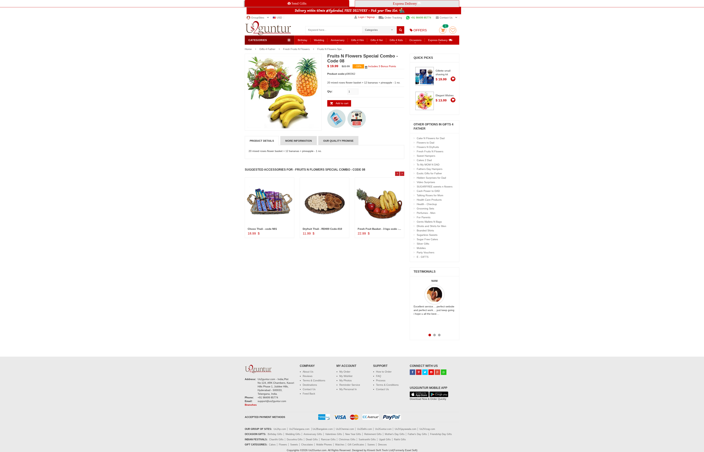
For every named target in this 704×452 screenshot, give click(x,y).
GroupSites (257, 17)
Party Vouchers (425, 252)
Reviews (307, 376)
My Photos (345, 380)
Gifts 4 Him (357, 40)
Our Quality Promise (338, 140)
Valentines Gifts (333, 434)
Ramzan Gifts (328, 439)
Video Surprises (426, 182)
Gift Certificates (356, 444)
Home (248, 49)
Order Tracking (393, 17)
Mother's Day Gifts (395, 434)
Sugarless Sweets (427, 234)
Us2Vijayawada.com (405, 429)
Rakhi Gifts (400, 439)
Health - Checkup (427, 204)
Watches (339, 444)
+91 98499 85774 (421, 17)
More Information (298, 140)
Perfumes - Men (426, 212)
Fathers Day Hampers (429, 169)
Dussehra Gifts (295, 439)
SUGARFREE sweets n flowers (434, 186)
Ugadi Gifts (385, 439)
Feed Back (309, 393)
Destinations (310, 384)
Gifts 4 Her (377, 40)
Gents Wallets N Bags (429, 221)
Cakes (272, 444)
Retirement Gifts (373, 434)
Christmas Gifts (347, 439)
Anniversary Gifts (313, 434)
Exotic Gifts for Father (429, 173)
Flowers (283, 444)
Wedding (319, 40)
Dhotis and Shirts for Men (431, 226)
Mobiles (421, 248)
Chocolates (307, 444)
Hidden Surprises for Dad (431, 177)
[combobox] (379, 28)
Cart (442, 30)
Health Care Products (429, 199)
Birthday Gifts (275, 434)
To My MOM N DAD (428, 164)
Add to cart (342, 103)
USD (279, 17)
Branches (251, 404)
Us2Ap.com (280, 429)
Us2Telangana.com (299, 429)
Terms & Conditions (314, 380)
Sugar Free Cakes (427, 239)
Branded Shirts (425, 230)
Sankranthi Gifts (367, 439)
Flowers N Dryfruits (428, 147)
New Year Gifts (353, 434)
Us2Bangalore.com (323, 429)
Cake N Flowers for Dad (431, 138)
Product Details (262, 140)
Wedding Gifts (292, 434)
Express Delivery (438, 40)
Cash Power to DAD (428, 190)
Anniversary (337, 40)
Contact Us (309, 389)
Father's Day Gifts (417, 434)
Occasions (415, 40)
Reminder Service (349, 384)
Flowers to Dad (425, 142)
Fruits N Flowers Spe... (330, 49)
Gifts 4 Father (267, 49)
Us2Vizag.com (427, 429)
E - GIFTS (422, 256)
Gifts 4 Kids (396, 40)
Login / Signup (366, 17)
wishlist (452, 30)
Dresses (382, 444)
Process (380, 380)
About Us (308, 371)
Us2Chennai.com (345, 429)
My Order (344, 371)
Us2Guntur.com (383, 429)
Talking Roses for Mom (430, 195)
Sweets (294, 444)
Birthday (302, 40)
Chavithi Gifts (276, 439)
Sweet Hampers (426, 155)
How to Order (384, 371)
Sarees (371, 444)
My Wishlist (345, 376)
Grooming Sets (425, 208)
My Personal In (348, 389)
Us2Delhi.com (364, 429)
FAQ (378, 376)
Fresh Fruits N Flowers (296, 49)
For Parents (423, 217)
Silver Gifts (423, 243)
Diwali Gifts (312, 439)
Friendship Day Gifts (441, 434)
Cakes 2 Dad (424, 160)
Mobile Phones (324, 444)
